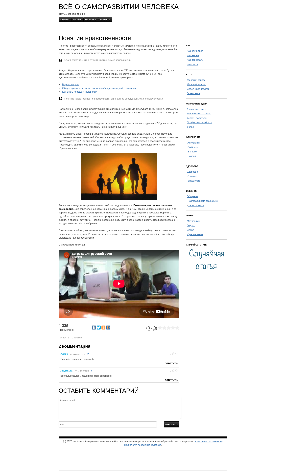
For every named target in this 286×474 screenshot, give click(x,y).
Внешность (194, 180)
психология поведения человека (142, 444)
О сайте (77, 19)
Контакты (105, 19)
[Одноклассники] (103, 328)
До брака (193, 147)
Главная (64, 19)
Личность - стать (196, 109)
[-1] (176, 353)
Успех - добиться (197, 118)
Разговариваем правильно (203, 200)
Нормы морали (70, 84)
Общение (192, 196)
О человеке (77, 337)
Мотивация (193, 221)
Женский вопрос (196, 80)
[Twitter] (99, 328)
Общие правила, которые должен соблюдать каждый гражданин (99, 88)
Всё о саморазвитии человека (119, 7)
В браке (192, 151)
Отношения (193, 142)
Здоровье (192, 171)
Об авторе (90, 19)
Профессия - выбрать (199, 122)
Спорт (190, 229)
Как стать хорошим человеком (79, 91)
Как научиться (195, 50)
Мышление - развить (199, 113)
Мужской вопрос (196, 84)
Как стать (192, 64)
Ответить (171, 363)
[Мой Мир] (108, 328)
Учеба (190, 126)
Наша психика (196, 205)
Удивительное (195, 234)
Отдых (191, 225)
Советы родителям (198, 88)
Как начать (193, 55)
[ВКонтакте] (94, 328)
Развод (192, 156)
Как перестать (195, 59)
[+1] (173, 353)
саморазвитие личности (208, 441)
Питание (192, 176)
